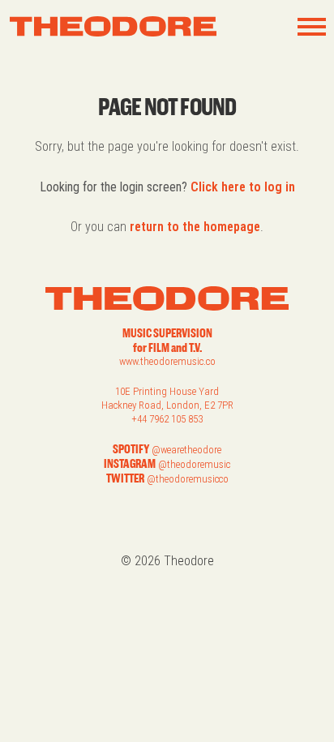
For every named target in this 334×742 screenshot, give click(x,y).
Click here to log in (243, 187)
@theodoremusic (194, 464)
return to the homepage (195, 226)
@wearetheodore (186, 450)
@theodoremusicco (188, 479)
